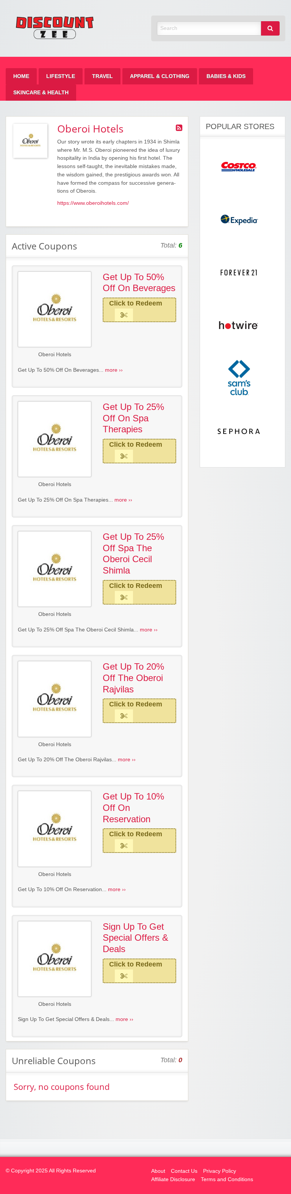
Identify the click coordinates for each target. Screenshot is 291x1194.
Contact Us (184, 1171)
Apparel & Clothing (159, 76)
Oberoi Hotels (54, 354)
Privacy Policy (219, 1171)
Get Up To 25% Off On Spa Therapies (133, 418)
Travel (102, 76)
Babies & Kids (226, 76)
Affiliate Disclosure (173, 1179)
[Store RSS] (179, 128)
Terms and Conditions (227, 1179)
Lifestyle (60, 76)
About (158, 1171)
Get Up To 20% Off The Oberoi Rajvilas (133, 677)
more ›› (114, 370)
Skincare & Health (41, 92)
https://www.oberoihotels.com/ (93, 203)
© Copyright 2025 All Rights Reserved (51, 1171)
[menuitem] (21, 76)
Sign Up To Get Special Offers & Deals (135, 937)
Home (21, 76)
